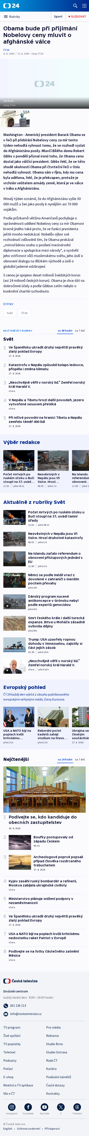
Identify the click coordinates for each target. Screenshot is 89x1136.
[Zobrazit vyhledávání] (75, 5)
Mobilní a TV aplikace (18, 1085)
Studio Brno (54, 1044)
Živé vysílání (11, 1036)
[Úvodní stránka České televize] (20, 980)
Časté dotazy (55, 1085)
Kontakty (53, 1093)
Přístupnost (52, 1128)
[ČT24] (11, 5)
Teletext (9, 1052)
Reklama (52, 1036)
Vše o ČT (9, 1093)
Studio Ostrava (56, 1052)
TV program (11, 1027)
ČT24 (6, 49)
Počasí (8, 1069)
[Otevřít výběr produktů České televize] (84, 5)
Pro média (53, 1027)
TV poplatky (11, 1044)
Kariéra (51, 1069)
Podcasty (9, 1060)
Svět (10, 313)
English (7, 1128)
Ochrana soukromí (28, 1128)
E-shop (8, 1077)
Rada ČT (52, 1060)
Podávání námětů (58, 1077)
